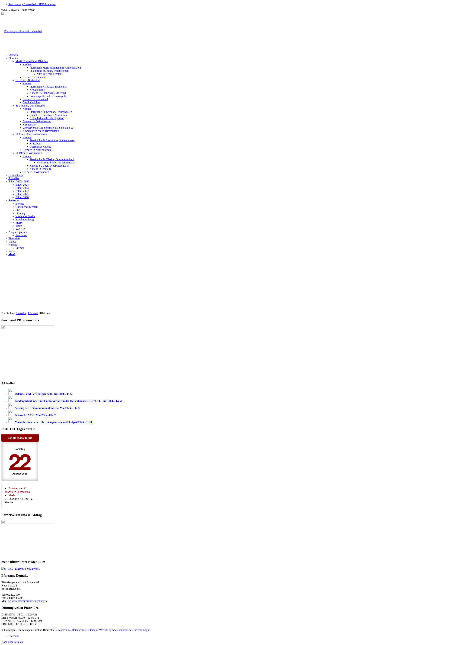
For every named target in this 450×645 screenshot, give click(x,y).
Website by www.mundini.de (115, 629)
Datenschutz (79, 629)
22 (19, 461)
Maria (12, 495)
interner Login (142, 629)
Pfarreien (33, 313)
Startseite (21, 313)
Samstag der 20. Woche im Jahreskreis (17, 490)
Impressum (63, 629)
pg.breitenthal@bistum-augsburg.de (27, 600)
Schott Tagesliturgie (20, 438)
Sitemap (93, 629)
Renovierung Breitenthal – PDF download (32, 4)
